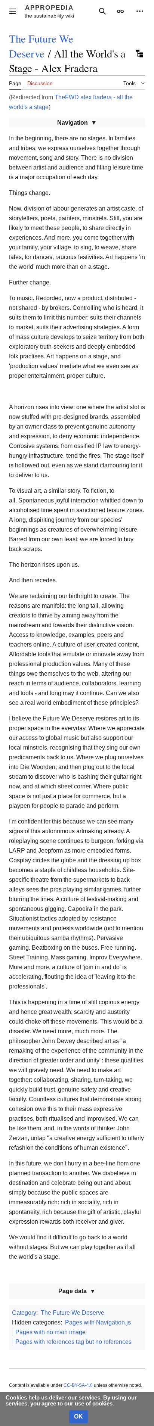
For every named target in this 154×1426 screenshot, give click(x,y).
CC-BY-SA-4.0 (78, 1385)
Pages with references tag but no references (73, 1342)
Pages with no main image (50, 1332)
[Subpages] (139, 53)
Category (24, 1313)
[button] (12, 11)
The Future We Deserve (41, 45)
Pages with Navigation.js (98, 1322)
